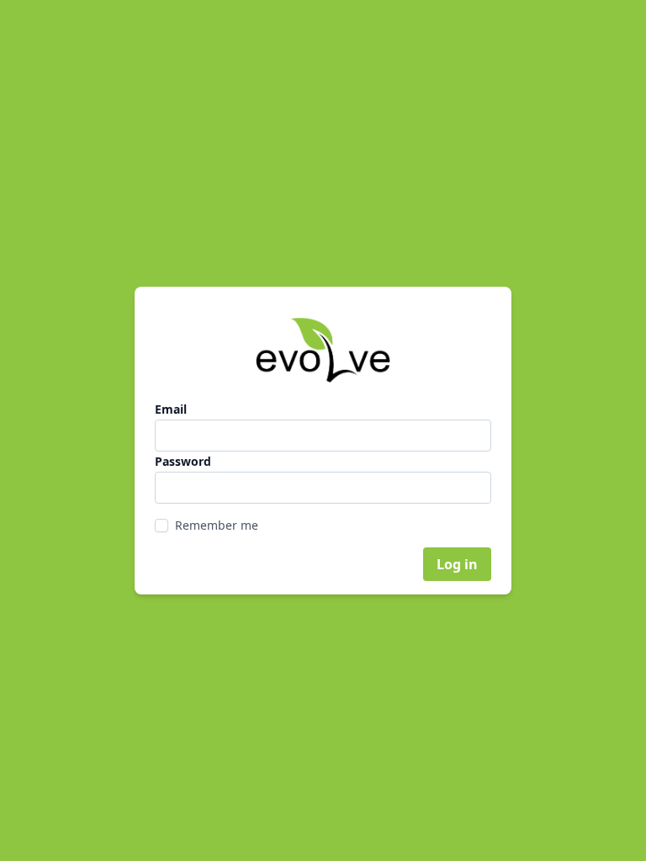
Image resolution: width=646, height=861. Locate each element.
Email (171, 409)
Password (183, 461)
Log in (457, 564)
